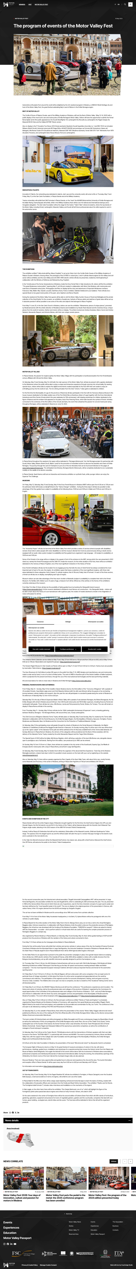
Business (116, 1226)
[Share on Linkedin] (18, 1113)
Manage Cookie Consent (48, 1265)
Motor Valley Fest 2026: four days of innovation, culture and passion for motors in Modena (22, 1198)
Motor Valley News (75, 1222)
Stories (71, 1226)
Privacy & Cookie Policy (30, 1265)
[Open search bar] (125, 4)
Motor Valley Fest (41, 4)
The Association (118, 1222)
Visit (30, 4)
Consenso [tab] (40, 621)
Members (22, 4)
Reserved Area (73, 1234)
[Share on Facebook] (13, 1113)
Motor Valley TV (74, 1230)
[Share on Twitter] (16, 1113)
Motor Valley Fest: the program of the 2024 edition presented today (107, 1196)
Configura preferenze (67, 649)
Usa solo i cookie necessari (41, 649)
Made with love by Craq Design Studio (121, 1265)
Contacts (115, 1230)
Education (9, 1232)
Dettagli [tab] (68, 621)
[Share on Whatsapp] (10, 1113)
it (115, 4)
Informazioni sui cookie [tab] (95, 621)
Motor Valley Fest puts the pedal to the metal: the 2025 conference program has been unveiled (65, 1198)
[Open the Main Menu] (130, 4)
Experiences (11, 1227)
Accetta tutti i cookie (94, 649)
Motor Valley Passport (17, 1238)
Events (7, 1222)
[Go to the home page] (8, 4)
